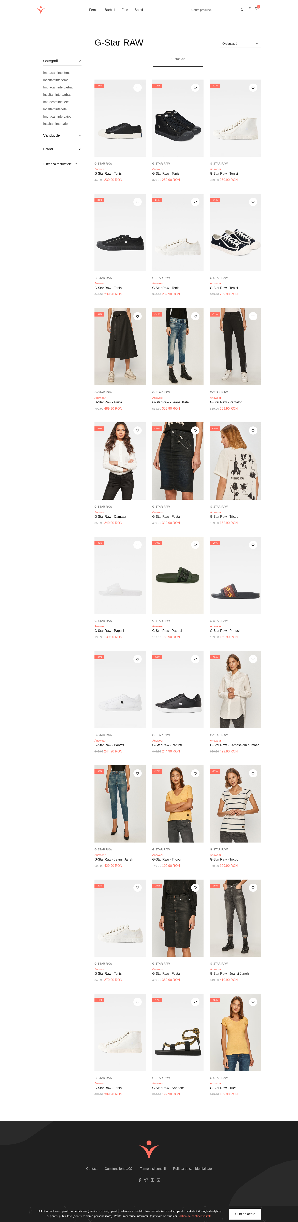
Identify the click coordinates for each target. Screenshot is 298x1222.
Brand (48, 149)
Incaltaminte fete (55, 109)
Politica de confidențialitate (192, 1168)
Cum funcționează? (119, 1168)
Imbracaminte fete (56, 102)
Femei (93, 10)
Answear (100, 169)
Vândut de (51, 135)
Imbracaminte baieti (57, 116)
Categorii (50, 61)
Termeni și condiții (153, 1168)
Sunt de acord (245, 1214)
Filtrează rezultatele (58, 164)
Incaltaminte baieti (56, 123)
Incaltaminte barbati (57, 94)
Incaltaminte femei (56, 80)
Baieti (139, 10)
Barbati (110, 10)
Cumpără (122, 152)
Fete (125, 10)
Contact (91, 1168)
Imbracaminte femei (57, 72)
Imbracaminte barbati (58, 87)
